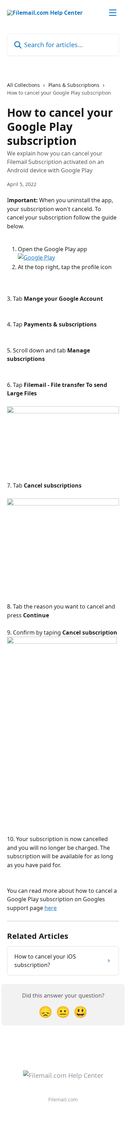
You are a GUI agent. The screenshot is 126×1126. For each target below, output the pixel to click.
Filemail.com (63, 1099)
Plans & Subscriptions (73, 85)
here (50, 908)
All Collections (23, 85)
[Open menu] (112, 12)
